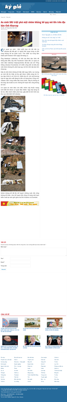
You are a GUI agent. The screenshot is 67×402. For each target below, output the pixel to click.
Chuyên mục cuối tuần (6, 359)
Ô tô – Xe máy (17, 366)
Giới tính (56, 359)
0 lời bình (4, 29)
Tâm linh (16, 377)
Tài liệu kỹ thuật (58, 370)
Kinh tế (42, 364)
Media (2, 368)
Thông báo (3, 375)
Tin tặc (56, 361)
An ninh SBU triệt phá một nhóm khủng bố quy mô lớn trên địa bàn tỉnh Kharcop (33, 23)
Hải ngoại (3, 12)
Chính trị (56, 357)
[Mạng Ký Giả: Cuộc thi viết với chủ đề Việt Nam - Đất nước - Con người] (20, 203)
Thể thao (43, 372)
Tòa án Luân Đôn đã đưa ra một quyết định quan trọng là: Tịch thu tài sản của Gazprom (10, 330)
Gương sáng (4, 361)
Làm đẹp (43, 370)
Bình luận (4, 246)
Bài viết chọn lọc (18, 357)
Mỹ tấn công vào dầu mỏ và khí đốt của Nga (32, 347)
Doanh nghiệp (17, 364)
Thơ (29, 377)
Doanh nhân (30, 364)
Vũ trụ (42, 381)
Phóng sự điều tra (58, 366)
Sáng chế (43, 361)
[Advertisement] (20, 225)
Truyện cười (31, 359)
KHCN (32, 12)
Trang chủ (3, 17)
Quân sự (56, 368)
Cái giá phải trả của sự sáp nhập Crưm (31, 329)
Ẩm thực (3, 357)
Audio (29, 368)
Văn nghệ (30, 379)
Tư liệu (56, 375)
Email (3, 262)
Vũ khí (29, 381)
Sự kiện (16, 370)
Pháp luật (8, 17)
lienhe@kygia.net (8, 395)
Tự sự (55, 377)
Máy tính (30, 361)
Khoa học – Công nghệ (19, 361)
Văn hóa (3, 379)
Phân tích (58, 12)
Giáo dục (38, 12)
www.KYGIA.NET (17, 392)
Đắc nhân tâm (17, 379)
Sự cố (2, 370)
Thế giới (19, 12)
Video (42, 368)
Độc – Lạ (43, 379)
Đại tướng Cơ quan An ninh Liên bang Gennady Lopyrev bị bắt (53, 347)
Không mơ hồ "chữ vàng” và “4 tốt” (51, 37)
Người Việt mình (5, 366)
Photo (15, 368)
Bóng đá (56, 372)
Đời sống (51, 12)
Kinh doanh (26, 12)
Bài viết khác (31, 357)
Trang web (4, 265)
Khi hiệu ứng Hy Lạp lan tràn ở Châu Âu (54, 95)
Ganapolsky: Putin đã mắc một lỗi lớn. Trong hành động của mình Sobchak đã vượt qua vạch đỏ (9, 347)
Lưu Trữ (56, 364)
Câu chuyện (44, 357)
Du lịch (2, 377)
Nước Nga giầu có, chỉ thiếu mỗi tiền (51, 34)
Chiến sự (16, 372)
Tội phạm (16, 375)
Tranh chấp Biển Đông (33, 375)
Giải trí (45, 12)
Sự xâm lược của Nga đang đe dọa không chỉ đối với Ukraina (53, 329)
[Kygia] (12, 6)
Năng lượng (30, 372)
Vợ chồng (16, 381)
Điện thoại (56, 381)
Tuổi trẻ (2, 381)
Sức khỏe (30, 370)
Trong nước (11, 12)
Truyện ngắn (44, 377)
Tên (2, 258)
